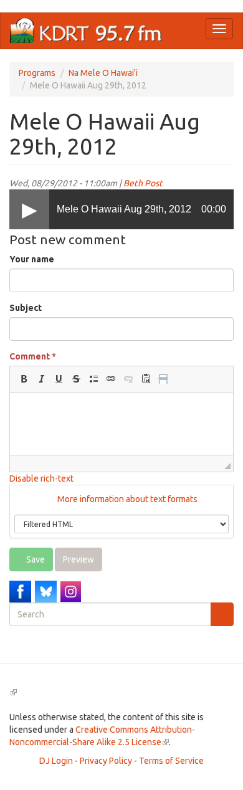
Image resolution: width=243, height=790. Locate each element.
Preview (78, 559)
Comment (32, 356)
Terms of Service (171, 761)
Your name (31, 259)
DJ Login (56, 761)
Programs (37, 73)
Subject (25, 308)
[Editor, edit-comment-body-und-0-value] (121, 424)
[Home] (86, 31)
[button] (23, 379)
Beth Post (143, 183)
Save (34, 559)
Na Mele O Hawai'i (103, 73)
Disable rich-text (41, 478)
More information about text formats (126, 499)
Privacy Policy (106, 761)
